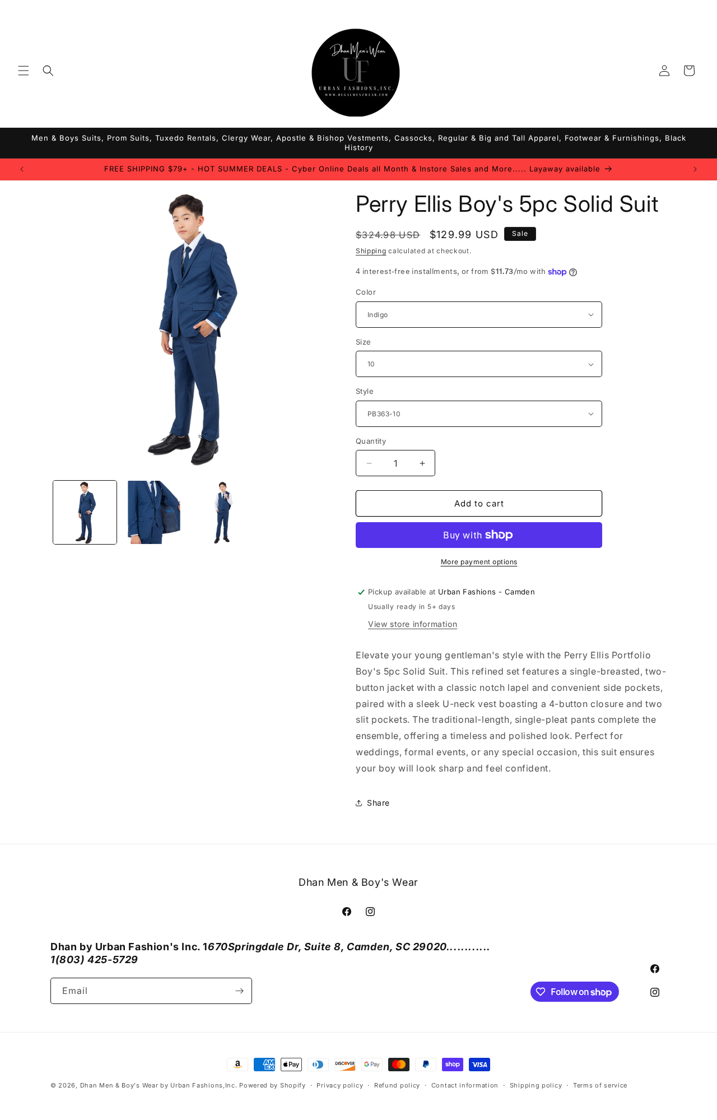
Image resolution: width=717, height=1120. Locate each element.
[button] (23, 70)
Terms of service (600, 1085)
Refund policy (397, 1085)
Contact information (465, 1085)
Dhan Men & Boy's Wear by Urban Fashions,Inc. (159, 1085)
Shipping (371, 251)
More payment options (479, 561)
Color (366, 291)
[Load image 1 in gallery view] (85, 512)
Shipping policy (536, 1085)
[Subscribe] (239, 991)
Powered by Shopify (272, 1085)
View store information (412, 624)
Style (365, 391)
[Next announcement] (695, 169)
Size (363, 341)
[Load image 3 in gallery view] (223, 512)
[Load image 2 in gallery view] (153, 512)
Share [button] (378, 802)
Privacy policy (339, 1085)
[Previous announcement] (22, 169)
